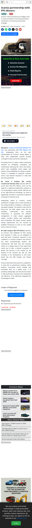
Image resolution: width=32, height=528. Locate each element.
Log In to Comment (16, 295)
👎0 (9, 126)
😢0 (22, 126)
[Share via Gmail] (20, 29)
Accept (16, 523)
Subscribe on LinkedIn (9, 34)
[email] (16, 29)
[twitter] (13, 29)
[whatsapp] (6, 29)
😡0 (15, 126)
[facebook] (2, 29)
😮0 (28, 126)
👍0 (3, 126)
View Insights (10, 141)
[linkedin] (9, 29)
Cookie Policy (22, 518)
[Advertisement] (16, 106)
